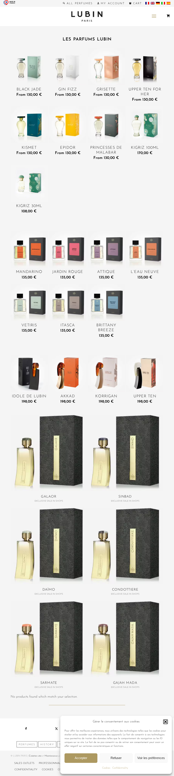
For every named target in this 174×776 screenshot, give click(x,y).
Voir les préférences (151, 758)
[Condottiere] (125, 546)
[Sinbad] (125, 453)
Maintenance (51, 756)
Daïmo (48, 589)
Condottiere (125, 589)
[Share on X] (56, 729)
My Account (112, 3)
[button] (165, 722)
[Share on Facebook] (26, 729)
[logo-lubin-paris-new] (87, 16)
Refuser (116, 758)
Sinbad (125, 496)
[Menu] (154, 16)
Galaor (48, 496)
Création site (35, 756)
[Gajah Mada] (125, 639)
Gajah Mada (125, 683)
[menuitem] (78, 3)
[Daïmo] (49, 546)
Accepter (81, 758)
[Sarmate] (49, 639)
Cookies (106, 768)
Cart (136, 3)
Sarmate (48, 683)
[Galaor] (49, 453)
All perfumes (79, 3)
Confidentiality (120, 768)
